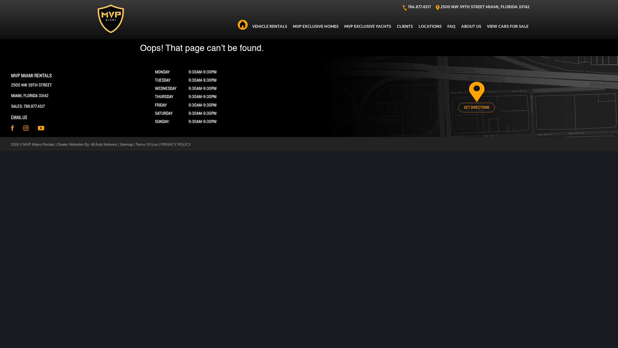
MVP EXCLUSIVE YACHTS (367, 26)
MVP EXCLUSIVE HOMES (315, 26)
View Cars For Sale (507, 26)
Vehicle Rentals (269, 26)
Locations (430, 26)
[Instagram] (25, 128)
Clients (405, 26)
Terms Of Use (147, 144)
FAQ (451, 26)
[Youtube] (41, 128)
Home (243, 26)
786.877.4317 (34, 106)
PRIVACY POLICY (176, 144)
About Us (471, 26)
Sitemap (126, 144)
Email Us (19, 117)
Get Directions (476, 107)
